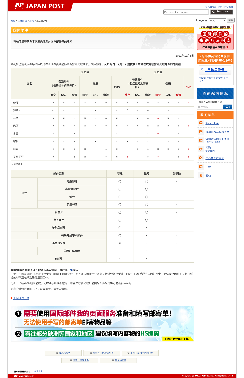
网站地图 (228, 7)
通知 (31, 20)
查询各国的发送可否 (103, 353)
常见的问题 (120, 360)
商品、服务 (212, 123)
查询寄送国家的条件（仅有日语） (217, 140)
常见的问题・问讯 (213, 7)
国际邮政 (22, 20)
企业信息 (38, 371)
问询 (210, 149)
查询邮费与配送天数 (217, 131)
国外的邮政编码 (214, 158)
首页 (13, 20)
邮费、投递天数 (81, 360)
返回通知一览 (21, 298)
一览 (70, 270)
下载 (208, 167)
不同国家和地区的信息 (141, 353)
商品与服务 (65, 353)
